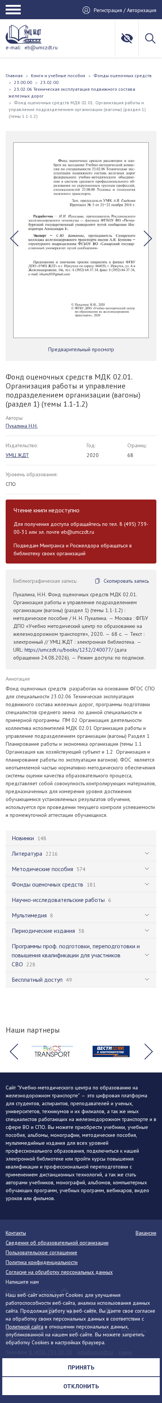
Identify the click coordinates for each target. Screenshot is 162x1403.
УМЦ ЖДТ (17, 455)
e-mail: (13, 47)
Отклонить (81, 1386)
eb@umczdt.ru (41, 47)
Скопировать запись (126, 580)
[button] (14, 238)
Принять (81, 1367)
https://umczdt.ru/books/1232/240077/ (68, 649)
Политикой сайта (24, 1326)
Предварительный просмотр (81, 349)
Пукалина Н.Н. (22, 425)
